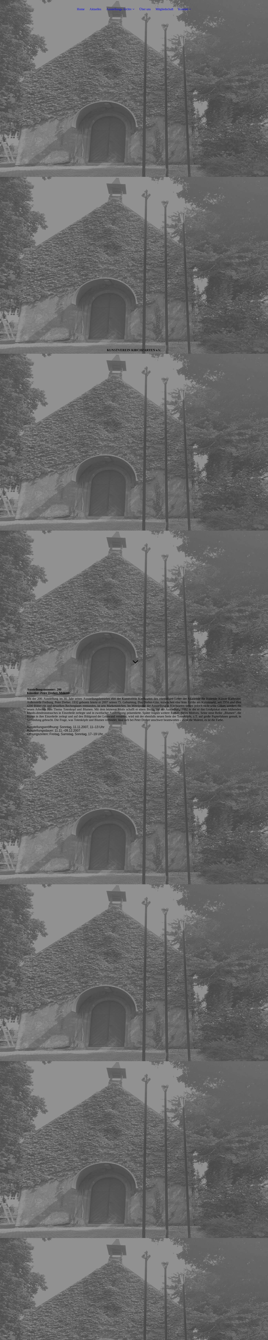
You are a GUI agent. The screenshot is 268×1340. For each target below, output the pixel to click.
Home (81, 9)
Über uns (145, 9)
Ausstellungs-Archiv (119, 9)
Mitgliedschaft (164, 9)
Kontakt (183, 9)
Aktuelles (95, 9)
